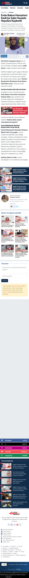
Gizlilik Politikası (7, 553)
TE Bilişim (18, 569)
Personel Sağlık (7, 292)
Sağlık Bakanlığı (14, 548)
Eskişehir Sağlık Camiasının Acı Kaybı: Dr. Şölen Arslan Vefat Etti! (7, 225)
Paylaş (4, 56)
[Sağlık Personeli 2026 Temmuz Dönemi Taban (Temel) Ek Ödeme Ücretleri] (21, 248)
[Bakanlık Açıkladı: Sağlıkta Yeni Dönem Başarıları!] (21, 219)
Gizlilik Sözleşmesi (21, 555)
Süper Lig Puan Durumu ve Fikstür (12, 536)
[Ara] (24, 3)
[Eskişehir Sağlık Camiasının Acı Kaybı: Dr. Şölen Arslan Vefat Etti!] (7, 219)
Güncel (20, 546)
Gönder (4, 280)
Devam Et (12, 203)
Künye (22, 551)
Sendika (5, 551)
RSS (5, 564)
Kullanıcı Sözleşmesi (8, 555)
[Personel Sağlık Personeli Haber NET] (7, 3)
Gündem (12, 8)
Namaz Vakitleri (7, 533)
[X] (11, 524)
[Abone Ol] (27, 56)
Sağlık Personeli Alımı (8, 550)
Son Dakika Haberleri (8, 540)
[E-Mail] (11, 206)
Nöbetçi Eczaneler (8, 529)
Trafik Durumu (7, 534)
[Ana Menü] (26, 3)
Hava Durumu (7, 531)
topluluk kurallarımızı (16, 286)
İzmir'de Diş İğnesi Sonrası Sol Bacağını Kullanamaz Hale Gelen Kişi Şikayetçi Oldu (21, 239)
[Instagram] (14, 524)
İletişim (15, 553)
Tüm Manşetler (7, 538)
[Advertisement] (14, 369)
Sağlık (10, 551)
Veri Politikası (6, 557)
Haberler (4, 12)
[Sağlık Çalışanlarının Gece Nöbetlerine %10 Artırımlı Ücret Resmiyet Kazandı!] (7, 233)
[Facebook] (14, 206)
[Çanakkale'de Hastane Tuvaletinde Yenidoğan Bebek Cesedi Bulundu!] (7, 248)
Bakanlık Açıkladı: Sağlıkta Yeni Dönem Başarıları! (20, 225)
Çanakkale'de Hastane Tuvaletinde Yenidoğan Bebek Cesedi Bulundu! (7, 255)
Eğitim (16, 551)
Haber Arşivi (6, 542)
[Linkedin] (17, 206)
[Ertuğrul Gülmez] (5, 198)
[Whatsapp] (20, 524)
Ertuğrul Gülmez (15, 197)
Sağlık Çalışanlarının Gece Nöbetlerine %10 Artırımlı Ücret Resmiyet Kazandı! (7, 239)
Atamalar (20, 8)
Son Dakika (4, 8)
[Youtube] (17, 524)
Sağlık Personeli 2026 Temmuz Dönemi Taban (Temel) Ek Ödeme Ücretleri (21, 255)
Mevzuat (18, 550)
